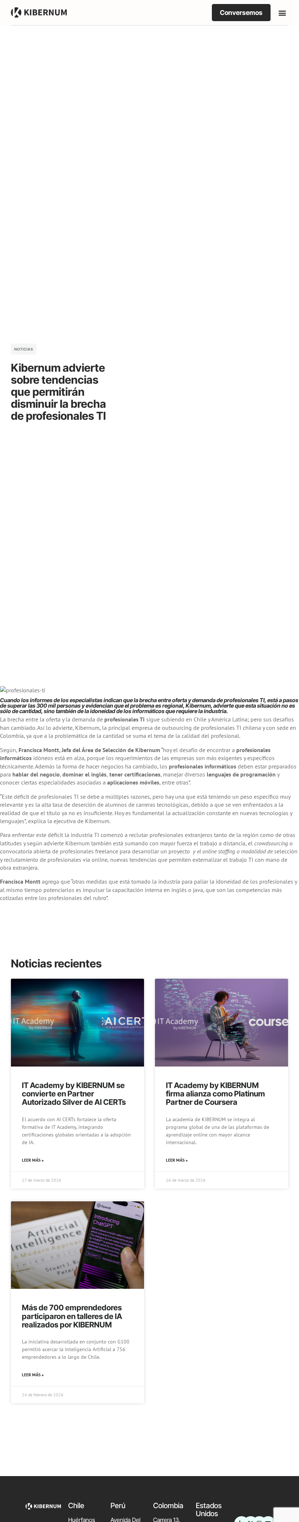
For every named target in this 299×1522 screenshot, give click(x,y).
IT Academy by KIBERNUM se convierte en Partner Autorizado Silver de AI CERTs (74, 1094)
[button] (282, 13)
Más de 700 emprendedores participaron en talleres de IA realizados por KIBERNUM (72, 1316)
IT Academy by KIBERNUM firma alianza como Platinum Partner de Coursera (215, 1094)
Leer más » (33, 1160)
